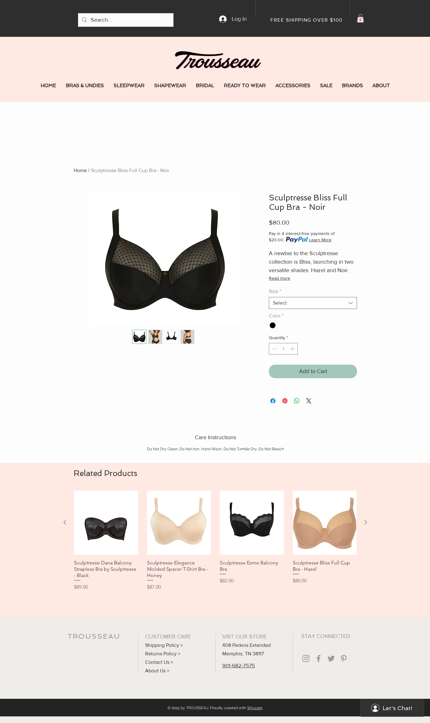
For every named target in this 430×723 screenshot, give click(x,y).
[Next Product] (366, 522)
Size (275, 291)
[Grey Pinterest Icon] (343, 658)
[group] (215, 540)
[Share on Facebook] (273, 401)
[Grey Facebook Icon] (318, 658)
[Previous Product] (65, 522)
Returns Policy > (162, 653)
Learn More (320, 239)
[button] (360, 18)
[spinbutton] (283, 348)
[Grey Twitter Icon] (331, 658)
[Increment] (293, 348)
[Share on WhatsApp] (297, 401)
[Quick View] (106, 522)
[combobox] (313, 303)
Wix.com (255, 708)
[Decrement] (274, 348)
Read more (279, 278)
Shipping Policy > (164, 645)
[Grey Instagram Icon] (306, 658)
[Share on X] (309, 401)
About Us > (157, 670)
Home (80, 170)
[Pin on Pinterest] (285, 401)
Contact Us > (159, 662)
